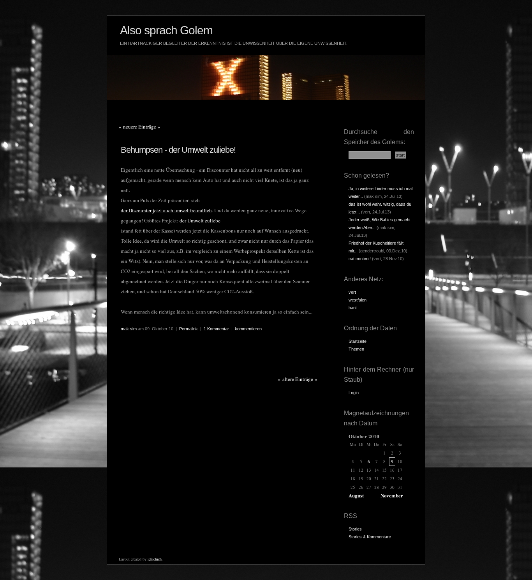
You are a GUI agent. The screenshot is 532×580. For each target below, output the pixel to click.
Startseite (357, 341)
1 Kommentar (216, 328)
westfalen (357, 300)
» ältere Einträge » (297, 379)
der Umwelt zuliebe (200, 220)
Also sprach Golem (166, 30)
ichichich (155, 559)
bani (352, 307)
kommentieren (248, 328)
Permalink (188, 328)
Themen (356, 349)
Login (354, 392)
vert (352, 292)
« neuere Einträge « (139, 126)
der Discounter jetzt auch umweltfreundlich (166, 210)
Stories (355, 529)
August (356, 495)
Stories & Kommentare (370, 536)
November (392, 495)
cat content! (360, 258)
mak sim (129, 328)
